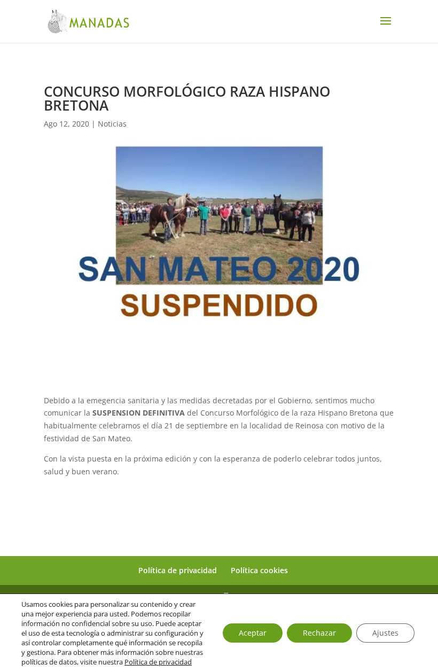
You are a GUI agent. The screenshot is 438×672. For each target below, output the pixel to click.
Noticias (112, 124)
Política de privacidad (177, 570)
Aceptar (253, 633)
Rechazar (319, 633)
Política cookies (259, 570)
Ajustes (385, 633)
